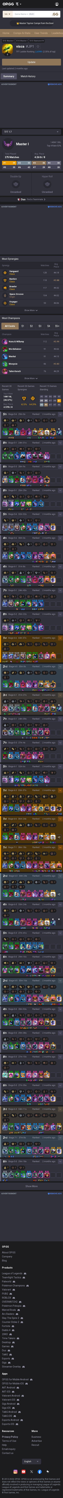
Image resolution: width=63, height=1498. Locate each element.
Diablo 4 (6, 1330)
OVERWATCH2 (9, 1301)
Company (7, 1256)
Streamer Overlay (11, 1366)
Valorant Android (11, 1395)
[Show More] (18, 4)
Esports (6, 1358)
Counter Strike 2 (10, 1322)
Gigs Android (8, 1403)
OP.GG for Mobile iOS (13, 1383)
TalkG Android (9, 1412)
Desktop (6, 1342)
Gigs (4, 1362)
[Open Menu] (56, 4)
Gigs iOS (6, 1407)
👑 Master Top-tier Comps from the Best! (29, 23)
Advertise (37, 1441)
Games (6, 1346)
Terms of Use (9, 1441)
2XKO (5, 1334)
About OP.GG (8, 1252)
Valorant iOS (8, 1399)
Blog (4, 1260)
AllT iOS (6, 1391)
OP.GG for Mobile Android (15, 1379)
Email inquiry (8, 1449)
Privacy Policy (10, 1437)
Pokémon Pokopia (11, 1305)
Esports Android (10, 1420)
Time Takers (8, 1338)
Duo (4, 1350)
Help (4, 1445)
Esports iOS (8, 1424)
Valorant (6, 1289)
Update (31, 62)
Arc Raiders (8, 1314)
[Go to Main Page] (8, 4)
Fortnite (6, 1326)
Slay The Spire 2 (10, 1318)
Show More (29, 310)
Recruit (35, 1445)
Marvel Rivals (9, 1310)
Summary (8, 76)
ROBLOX (6, 1297)
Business (36, 1437)
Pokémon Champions (13, 1285)
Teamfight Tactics (11, 1277)
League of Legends (12, 1273)
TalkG (5, 1354)
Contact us (7, 1453)
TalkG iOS (7, 1416)
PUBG (5, 1293)
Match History (28, 76)
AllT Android (8, 1387)
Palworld (6, 1281)
